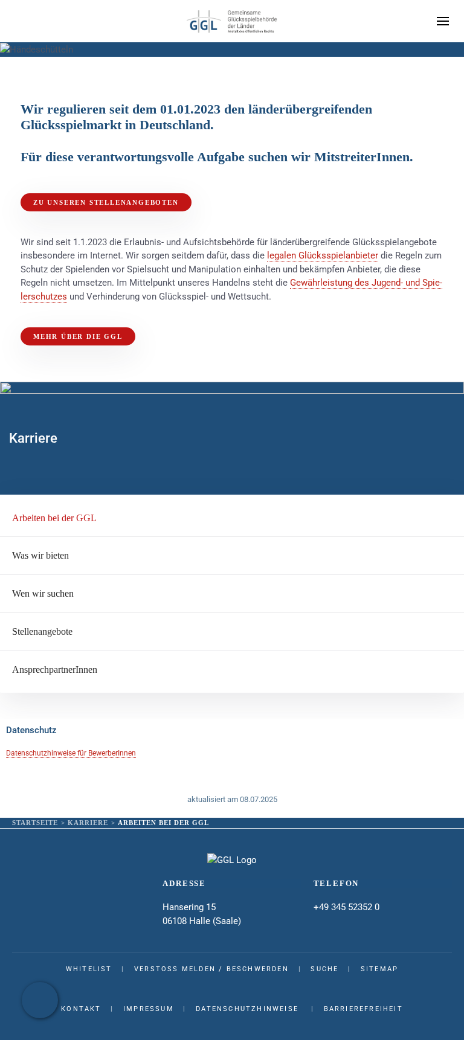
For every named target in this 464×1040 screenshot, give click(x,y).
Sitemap (379, 969)
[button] (443, 21)
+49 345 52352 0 (346, 907)
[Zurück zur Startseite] (232, 21)
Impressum (148, 1009)
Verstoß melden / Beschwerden (211, 969)
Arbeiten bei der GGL (54, 518)
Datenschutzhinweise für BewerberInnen (71, 753)
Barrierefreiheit (363, 1009)
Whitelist (89, 969)
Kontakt (81, 1009)
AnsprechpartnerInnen (54, 669)
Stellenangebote (42, 631)
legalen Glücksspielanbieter (322, 255)
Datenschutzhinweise (247, 1009)
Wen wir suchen (43, 593)
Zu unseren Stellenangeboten (106, 202)
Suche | (335, 969)
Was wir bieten (40, 555)
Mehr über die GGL (78, 336)
